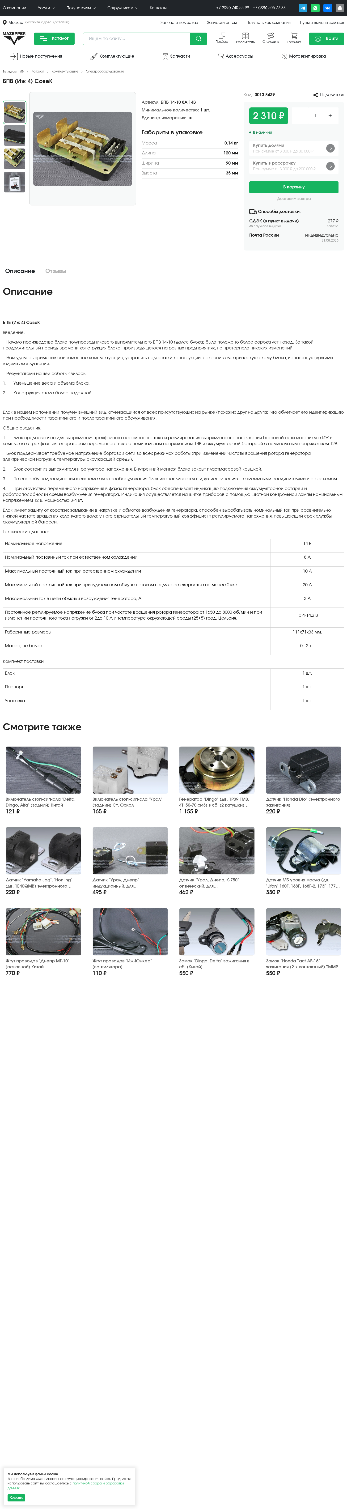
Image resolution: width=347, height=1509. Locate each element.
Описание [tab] (20, 271)
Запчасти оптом (222, 23)
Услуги (44, 8)
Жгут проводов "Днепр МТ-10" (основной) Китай (37, 964)
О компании (14, 8)
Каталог (60, 38)
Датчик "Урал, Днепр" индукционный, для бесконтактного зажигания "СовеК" (122, 883)
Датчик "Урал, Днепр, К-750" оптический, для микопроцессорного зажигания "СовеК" (214, 883)
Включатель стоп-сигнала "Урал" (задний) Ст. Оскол (127, 802)
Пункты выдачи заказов (322, 23)
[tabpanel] (173, 499)
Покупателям (79, 8)
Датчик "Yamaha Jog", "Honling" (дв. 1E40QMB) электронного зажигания (39, 883)
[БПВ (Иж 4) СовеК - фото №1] (82, 148)
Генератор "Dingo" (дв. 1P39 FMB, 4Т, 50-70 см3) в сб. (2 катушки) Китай (214, 802)
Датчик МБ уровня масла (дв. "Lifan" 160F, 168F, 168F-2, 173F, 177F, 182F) (302, 883)
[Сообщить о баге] (340, 8)
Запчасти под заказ (179, 23)
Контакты (158, 8)
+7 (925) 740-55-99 (232, 8)
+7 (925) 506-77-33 (269, 8)
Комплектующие (65, 71)
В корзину (294, 187)
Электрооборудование (105, 71)
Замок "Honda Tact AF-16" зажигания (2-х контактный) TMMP (302, 964)
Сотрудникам (120, 8)
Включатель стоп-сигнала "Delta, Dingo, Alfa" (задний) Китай (40, 802)
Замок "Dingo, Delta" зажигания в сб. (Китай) (214, 964)
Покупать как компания (268, 23)
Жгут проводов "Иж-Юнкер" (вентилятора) (122, 964)
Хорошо (16, 1497)
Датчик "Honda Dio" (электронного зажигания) (303, 802)
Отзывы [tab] (55, 271)
